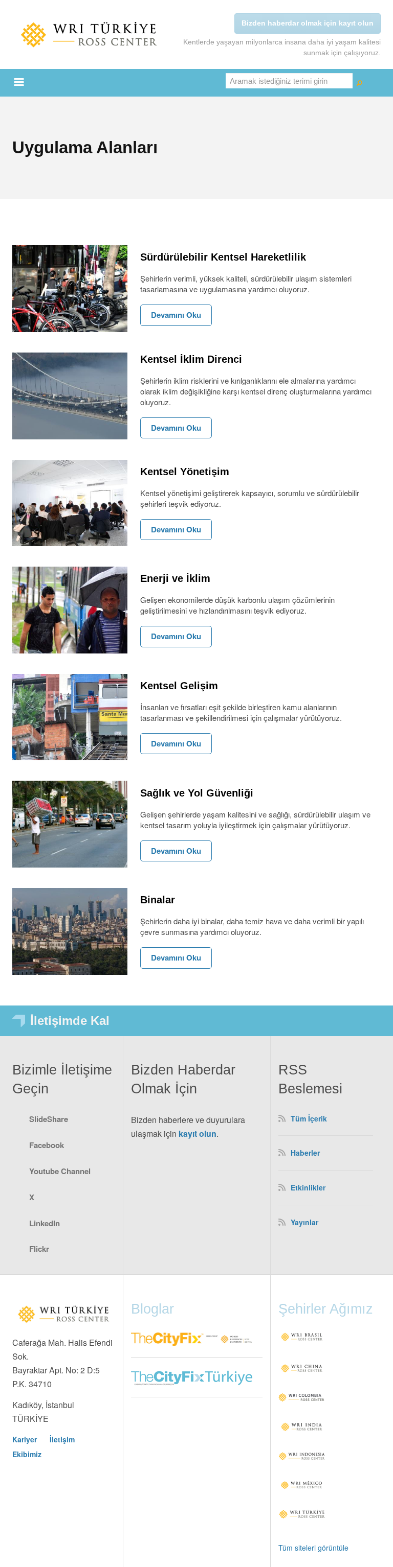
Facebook (46, 1145)
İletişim (62, 1439)
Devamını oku (176, 314)
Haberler (305, 1153)
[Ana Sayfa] (89, 34)
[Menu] (18, 83)
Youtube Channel (60, 1171)
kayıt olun (197, 1133)
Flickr (39, 1248)
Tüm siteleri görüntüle (313, 1547)
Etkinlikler (308, 1187)
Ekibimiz (26, 1454)
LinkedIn (44, 1223)
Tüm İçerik (309, 1118)
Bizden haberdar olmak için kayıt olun (308, 23)
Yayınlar (304, 1222)
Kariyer (24, 1439)
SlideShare (48, 1119)
